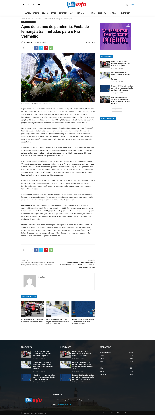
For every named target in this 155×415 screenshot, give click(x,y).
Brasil (23, 316)
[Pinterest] (46, 48)
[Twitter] (34, 5)
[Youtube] (39, 5)
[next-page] (26, 328)
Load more (116, 110)
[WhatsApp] (51, 48)
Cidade (28, 19)
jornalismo (29, 42)
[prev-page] (22, 328)
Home (23, 19)
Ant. (135, 35)
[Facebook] (23, 5)
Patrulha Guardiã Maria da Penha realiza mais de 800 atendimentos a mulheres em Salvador (57, 321)
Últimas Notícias (31, 22)
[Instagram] (28, 5)
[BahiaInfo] (76, 5)
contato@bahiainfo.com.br (66, 404)
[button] (129, 4)
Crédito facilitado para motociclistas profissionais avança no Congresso (120, 64)
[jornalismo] (22, 42)
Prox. (96, 35)
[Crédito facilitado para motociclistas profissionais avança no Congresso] (32, 309)
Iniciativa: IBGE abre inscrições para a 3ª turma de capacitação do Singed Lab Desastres (82, 321)
